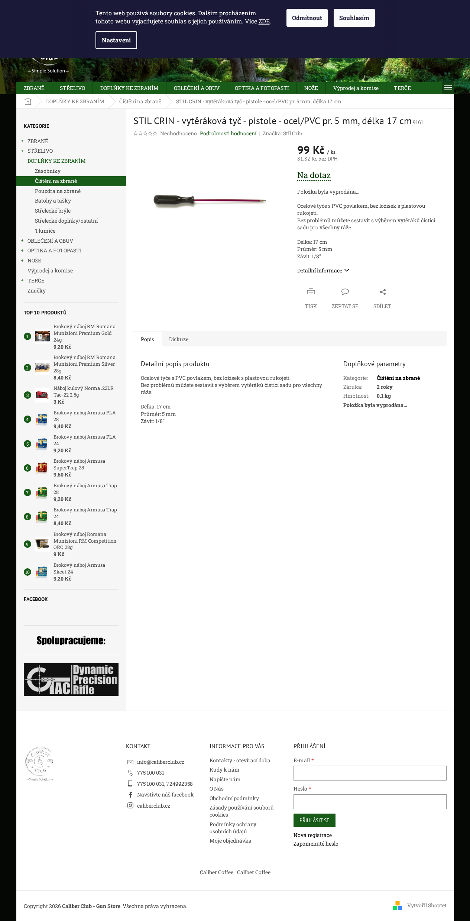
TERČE (36, 280)
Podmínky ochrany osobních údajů (233, 828)
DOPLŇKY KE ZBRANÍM (56, 160)
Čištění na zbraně (56, 180)
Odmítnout (307, 18)
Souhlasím (354, 18)
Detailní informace (319, 270)
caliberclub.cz (153, 805)
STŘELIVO (40, 150)
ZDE (264, 21)
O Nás (217, 788)
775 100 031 (150, 772)
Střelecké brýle (53, 210)
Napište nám (225, 779)
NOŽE (34, 260)
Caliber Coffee (216, 872)
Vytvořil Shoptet (427, 905)
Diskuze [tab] (178, 339)
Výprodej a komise (50, 270)
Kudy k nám (225, 769)
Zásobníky (48, 170)
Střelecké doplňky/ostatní (66, 220)
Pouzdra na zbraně (58, 190)
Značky (36, 290)
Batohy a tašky (53, 200)
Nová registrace (313, 834)
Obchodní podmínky (234, 798)
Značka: (282, 133)
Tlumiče (45, 230)
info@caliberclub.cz (160, 761)
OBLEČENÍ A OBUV (50, 240)
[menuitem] (34, 88)
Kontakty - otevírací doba (240, 760)
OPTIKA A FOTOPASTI (54, 250)
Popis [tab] (147, 339)
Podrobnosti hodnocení (228, 133)
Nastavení (116, 40)
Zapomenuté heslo (316, 843)
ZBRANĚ (37, 141)
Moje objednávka (231, 840)
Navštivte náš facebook (165, 794)
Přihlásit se (314, 820)
